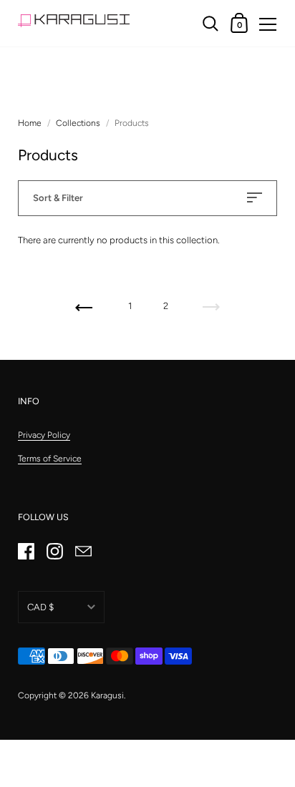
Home (30, 123)
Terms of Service (50, 459)
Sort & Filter (58, 197)
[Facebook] (25, 551)
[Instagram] (54, 551)
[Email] (83, 551)
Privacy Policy (44, 435)
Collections (78, 123)
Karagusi (107, 695)
